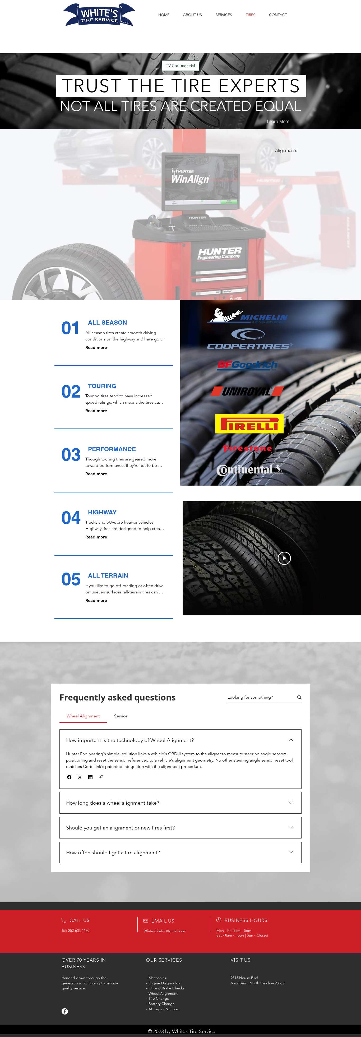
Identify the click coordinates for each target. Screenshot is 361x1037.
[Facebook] (65, 1011)
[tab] (83, 716)
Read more (96, 347)
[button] (69, 777)
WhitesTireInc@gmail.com (165, 931)
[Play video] (284, 558)
